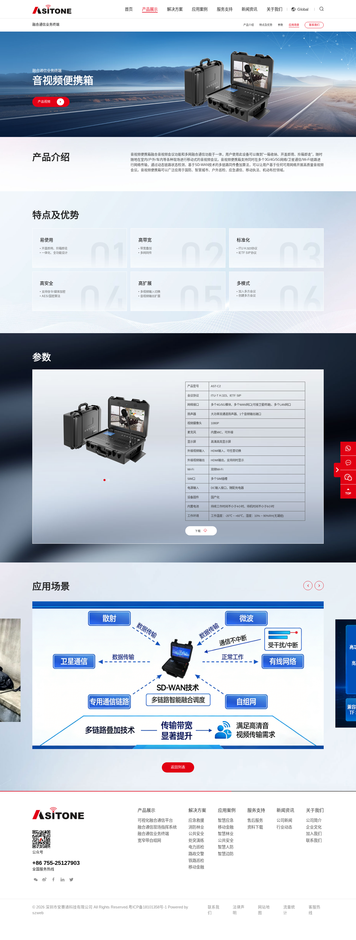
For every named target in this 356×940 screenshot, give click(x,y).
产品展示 (150, 9)
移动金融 (196, 867)
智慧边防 (226, 854)
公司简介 (314, 820)
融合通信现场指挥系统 (157, 827)
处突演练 (196, 840)
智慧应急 (226, 820)
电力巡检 (196, 847)
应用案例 (199, 9)
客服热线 (314, 910)
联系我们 (314, 24)
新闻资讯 (249, 9)
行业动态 (284, 827)
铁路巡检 (196, 860)
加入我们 (314, 833)
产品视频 (44, 102)
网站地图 (264, 910)
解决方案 (175, 9)
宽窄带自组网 (149, 840)
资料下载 (255, 827)
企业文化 (314, 827)
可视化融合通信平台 (155, 820)
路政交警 (196, 854)
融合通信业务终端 (153, 833)
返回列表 (178, 767)
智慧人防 (226, 847)
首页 (129, 9)
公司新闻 (284, 820)
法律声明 (238, 910)
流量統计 (289, 910)
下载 (198, 530)
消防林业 (196, 827)
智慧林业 (226, 833)
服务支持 (224, 9)
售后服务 (255, 820)
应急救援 (196, 820)
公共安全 (196, 833)
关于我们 (274, 9)
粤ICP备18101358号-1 (147, 907)
